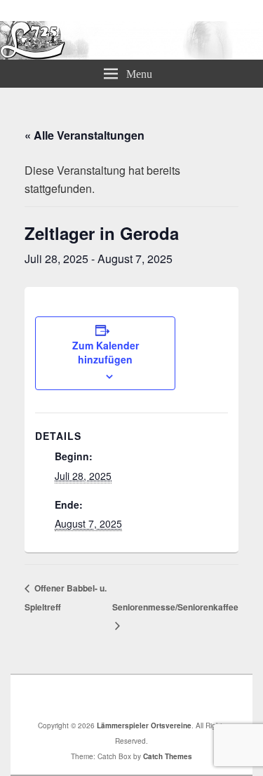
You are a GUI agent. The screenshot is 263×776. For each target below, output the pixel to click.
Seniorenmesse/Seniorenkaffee (175, 607)
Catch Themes (167, 756)
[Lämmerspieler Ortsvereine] (131, 55)
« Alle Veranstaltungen (84, 135)
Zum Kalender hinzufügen (105, 352)
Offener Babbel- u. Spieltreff (66, 597)
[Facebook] (135, 697)
